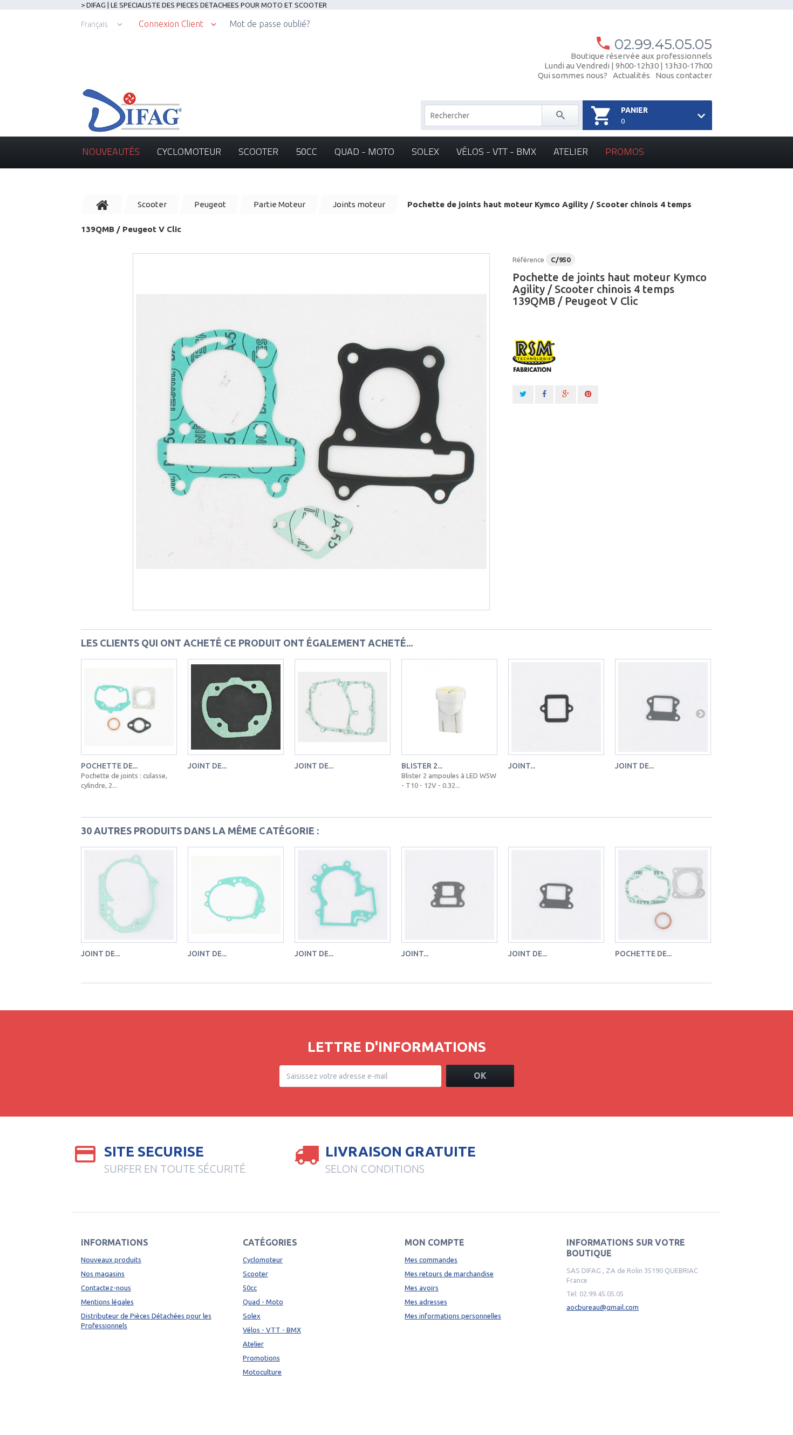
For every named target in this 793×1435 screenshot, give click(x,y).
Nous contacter (683, 75)
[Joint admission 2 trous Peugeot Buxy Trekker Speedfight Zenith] (449, 895)
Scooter (258, 151)
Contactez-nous (106, 1287)
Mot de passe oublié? (269, 24)
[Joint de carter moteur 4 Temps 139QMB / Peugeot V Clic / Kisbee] (343, 707)
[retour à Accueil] (102, 204)
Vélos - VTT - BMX (496, 151)
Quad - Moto (364, 151)
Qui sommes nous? (572, 75)
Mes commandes (431, 1259)
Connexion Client (171, 24)
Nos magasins (103, 1273)
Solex (425, 151)
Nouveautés (111, 151)
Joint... (521, 765)
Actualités (631, 75)
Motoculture (262, 1372)
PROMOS (624, 151)
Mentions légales (107, 1301)
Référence (528, 259)
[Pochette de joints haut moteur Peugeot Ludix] (129, 707)
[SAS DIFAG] (131, 110)
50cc (306, 151)
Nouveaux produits (111, 1259)
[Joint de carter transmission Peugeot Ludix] (236, 895)
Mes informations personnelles (453, 1316)
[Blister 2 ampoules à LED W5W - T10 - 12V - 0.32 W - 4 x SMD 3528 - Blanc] (449, 707)
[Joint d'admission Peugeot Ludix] (556, 707)
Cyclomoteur (189, 151)
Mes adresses (426, 1301)
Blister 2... (421, 765)
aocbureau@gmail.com (602, 1307)
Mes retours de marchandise (449, 1273)
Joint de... (207, 765)
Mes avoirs (422, 1287)
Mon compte (434, 1242)
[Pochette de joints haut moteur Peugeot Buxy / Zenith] (663, 895)
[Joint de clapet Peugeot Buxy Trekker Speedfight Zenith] (663, 707)
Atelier (570, 151)
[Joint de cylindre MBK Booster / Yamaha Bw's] (236, 707)
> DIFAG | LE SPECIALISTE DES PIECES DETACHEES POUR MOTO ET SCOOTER (204, 5)
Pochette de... (109, 765)
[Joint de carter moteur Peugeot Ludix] (343, 895)
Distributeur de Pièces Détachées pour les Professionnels (146, 1320)
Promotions (261, 1358)
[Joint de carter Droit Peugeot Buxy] (129, 895)
